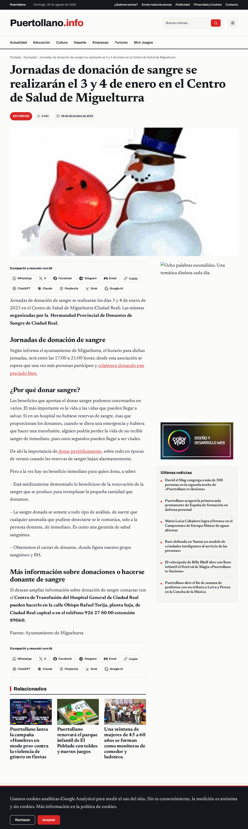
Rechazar (22, 820)
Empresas (100, 42)
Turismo (121, 42)
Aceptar (48, 820)
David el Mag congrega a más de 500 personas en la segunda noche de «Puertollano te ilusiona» (194, 485)
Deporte (80, 42)
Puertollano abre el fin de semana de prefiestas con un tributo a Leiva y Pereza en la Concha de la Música (197, 587)
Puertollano (46, 23)
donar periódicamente (79, 451)
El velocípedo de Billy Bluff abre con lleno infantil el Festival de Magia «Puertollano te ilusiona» (198, 567)
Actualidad (18, 42)
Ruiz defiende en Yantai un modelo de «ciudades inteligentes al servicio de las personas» (196, 546)
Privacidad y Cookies (208, 4)
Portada (15, 57)
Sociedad (30, 57)
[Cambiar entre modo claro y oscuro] (232, 23)
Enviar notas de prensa (157, 4)
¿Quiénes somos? (126, 4)
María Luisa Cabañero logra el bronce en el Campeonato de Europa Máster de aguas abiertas (198, 525)
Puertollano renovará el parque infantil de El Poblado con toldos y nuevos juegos (77, 740)
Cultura (62, 42)
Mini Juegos (143, 42)
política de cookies (98, 807)
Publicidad (183, 4)
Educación (41, 42)
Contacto (231, 4)
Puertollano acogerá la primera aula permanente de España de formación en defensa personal (196, 505)
